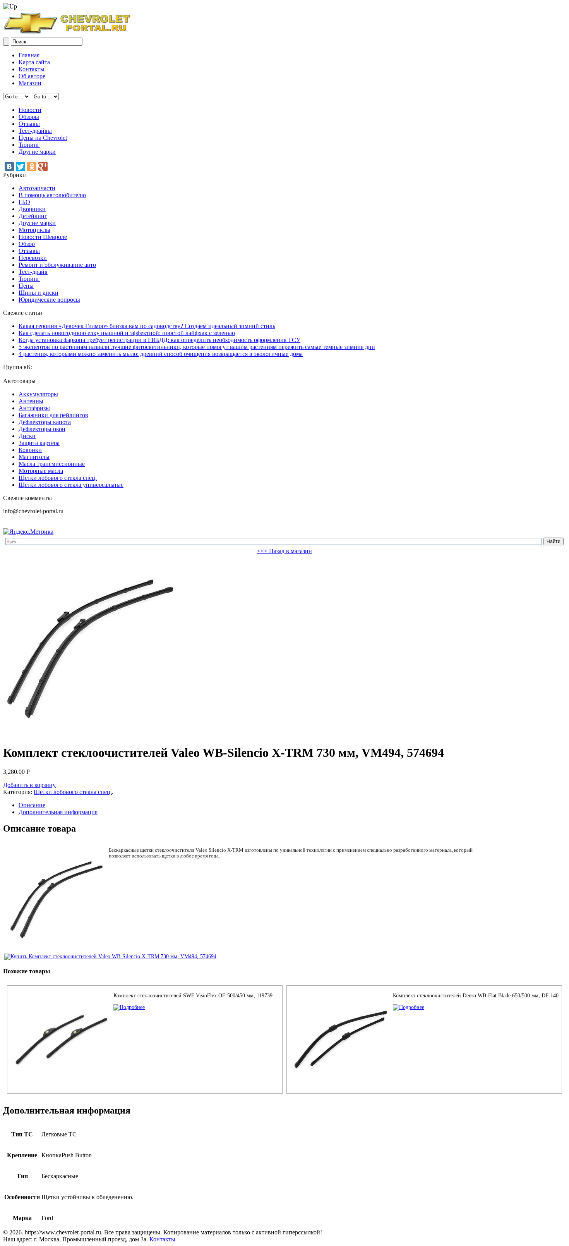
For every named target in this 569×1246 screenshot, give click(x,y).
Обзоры (29, 116)
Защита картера (39, 443)
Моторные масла (41, 470)
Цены (26, 285)
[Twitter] (20, 166)
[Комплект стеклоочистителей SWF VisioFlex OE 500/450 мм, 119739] (129, 1007)
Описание (32, 805)
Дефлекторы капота (45, 422)
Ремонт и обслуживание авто (57, 264)
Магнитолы (34, 457)
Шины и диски (38, 292)
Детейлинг (33, 216)
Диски (27, 436)
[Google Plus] (43, 166)
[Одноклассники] (31, 166)
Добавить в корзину (29, 785)
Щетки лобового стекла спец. (58, 477)
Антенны (31, 401)
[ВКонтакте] (9, 166)
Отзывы (29, 123)
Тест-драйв (33, 271)
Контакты (32, 69)
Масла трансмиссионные (52, 464)
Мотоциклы (34, 230)
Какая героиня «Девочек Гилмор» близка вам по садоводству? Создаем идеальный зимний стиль (147, 326)
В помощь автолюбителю (52, 195)
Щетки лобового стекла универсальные (71, 484)
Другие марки (37, 151)
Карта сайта (34, 62)
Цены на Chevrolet (43, 137)
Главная (29, 55)
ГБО (24, 202)
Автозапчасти (37, 188)
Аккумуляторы (38, 394)
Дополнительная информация (58, 812)
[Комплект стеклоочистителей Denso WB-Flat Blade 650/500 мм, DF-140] (408, 1007)
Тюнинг (29, 144)
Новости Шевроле (43, 237)
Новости (30, 110)
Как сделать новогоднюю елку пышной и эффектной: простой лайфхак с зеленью (127, 333)
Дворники (32, 209)
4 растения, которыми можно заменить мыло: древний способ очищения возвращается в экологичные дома (161, 354)
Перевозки (33, 257)
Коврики (30, 450)
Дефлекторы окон (42, 429)
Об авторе (32, 76)
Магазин (30, 83)
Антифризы (34, 408)
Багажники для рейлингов (53, 415)
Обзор (27, 244)
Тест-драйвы (35, 130)
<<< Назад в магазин (284, 551)
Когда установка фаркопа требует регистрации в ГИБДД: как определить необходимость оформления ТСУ (159, 340)
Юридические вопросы (49, 299)
